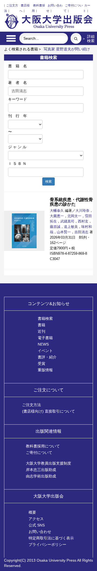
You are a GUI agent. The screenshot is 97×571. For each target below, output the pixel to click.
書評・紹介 (47, 357)
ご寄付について (39, 452)
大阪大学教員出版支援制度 (48, 463)
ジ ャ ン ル (17, 147)
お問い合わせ (40, 531)
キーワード (17, 99)
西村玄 (83, 221)
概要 (32, 512)
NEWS (43, 344)
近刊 (41, 331)
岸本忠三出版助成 (41, 470)
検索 (48, 181)
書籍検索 (45, 318)
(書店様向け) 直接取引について (48, 411)
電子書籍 (45, 338)
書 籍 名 (17, 66)
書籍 (41, 325)
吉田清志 (81, 232)
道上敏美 (71, 227)
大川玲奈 (82, 211)
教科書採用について (43, 446)
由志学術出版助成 (41, 476)
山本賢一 (64, 232)
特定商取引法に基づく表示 (51, 538)
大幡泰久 (57, 211)
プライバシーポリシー (47, 544)
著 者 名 (17, 82)
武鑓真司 (67, 221)
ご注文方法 (31, 405)
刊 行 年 (17, 116)
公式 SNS (37, 525)
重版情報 (45, 370)
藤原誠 (55, 227)
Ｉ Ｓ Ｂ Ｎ (17, 163)
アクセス (36, 519)
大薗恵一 (57, 216)
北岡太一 (74, 216)
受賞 (41, 363)
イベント (45, 350)
